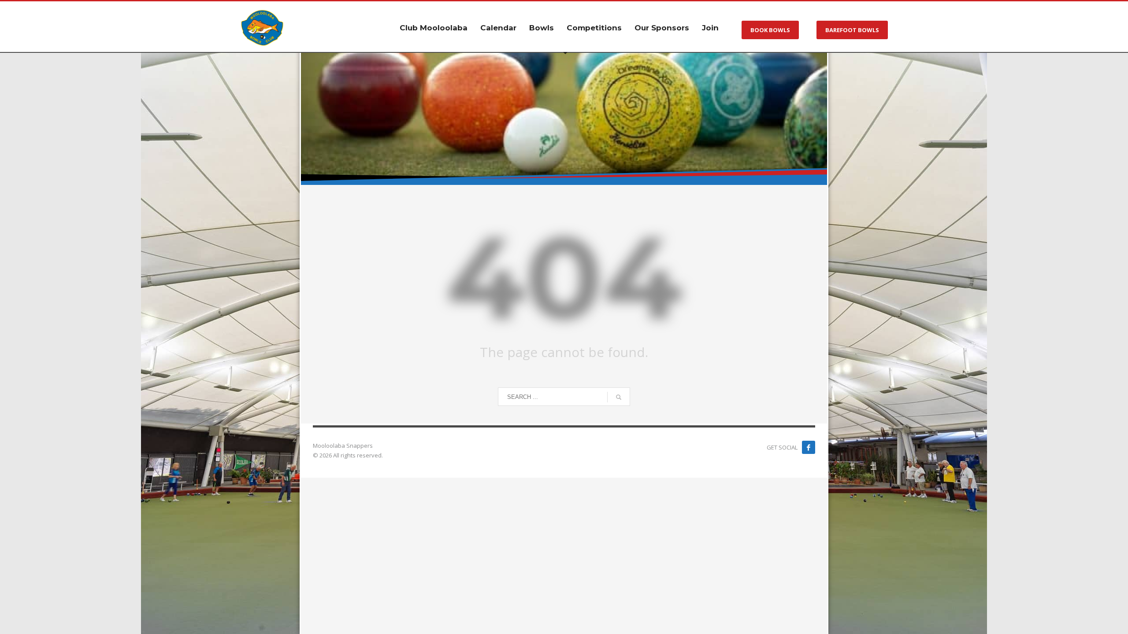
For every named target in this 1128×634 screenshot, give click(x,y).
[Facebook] (808, 447)
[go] (618, 397)
